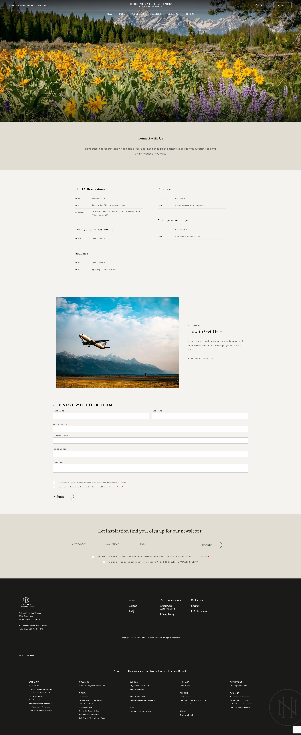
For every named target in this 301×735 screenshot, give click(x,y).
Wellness (138, 14)
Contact (133, 605)
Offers (189, 14)
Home (21, 656)
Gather (156, 14)
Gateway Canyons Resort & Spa (92, 686)
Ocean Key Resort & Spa (89, 711)
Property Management (21, 5)
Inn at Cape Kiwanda (188, 704)
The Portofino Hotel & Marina (40, 710)
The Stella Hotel (186, 715)
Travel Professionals (170, 600)
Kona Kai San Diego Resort (39, 693)
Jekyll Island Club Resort (139, 686)
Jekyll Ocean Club (137, 689)
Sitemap (195, 605)
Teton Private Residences (240, 707)
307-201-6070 (36, 629)
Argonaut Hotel (35, 686)
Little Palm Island (86, 704)
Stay (110, 14)
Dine (122, 14)
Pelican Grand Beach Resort (90, 714)
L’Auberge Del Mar (36, 696)
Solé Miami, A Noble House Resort (92, 718)
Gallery (42, 5)
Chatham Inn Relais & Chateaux (142, 700)
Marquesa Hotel (85, 707)
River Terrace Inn (35, 700)
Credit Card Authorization (167, 607)
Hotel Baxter (185, 686)
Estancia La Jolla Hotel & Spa (40, 689)
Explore (173, 14)
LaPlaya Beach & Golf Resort (90, 700)
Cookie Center (198, 600)
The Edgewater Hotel (238, 686)
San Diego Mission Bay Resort (41, 703)
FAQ (131, 611)
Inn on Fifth (83, 697)
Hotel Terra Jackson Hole (240, 697)
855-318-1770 (42, 625)
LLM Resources (199, 611)
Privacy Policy (167, 614)
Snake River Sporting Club (240, 700)
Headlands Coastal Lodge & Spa (193, 700)
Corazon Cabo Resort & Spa (141, 711)
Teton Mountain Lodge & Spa (242, 704)
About (132, 600)
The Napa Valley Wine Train (39, 707)
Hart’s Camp (185, 697)
